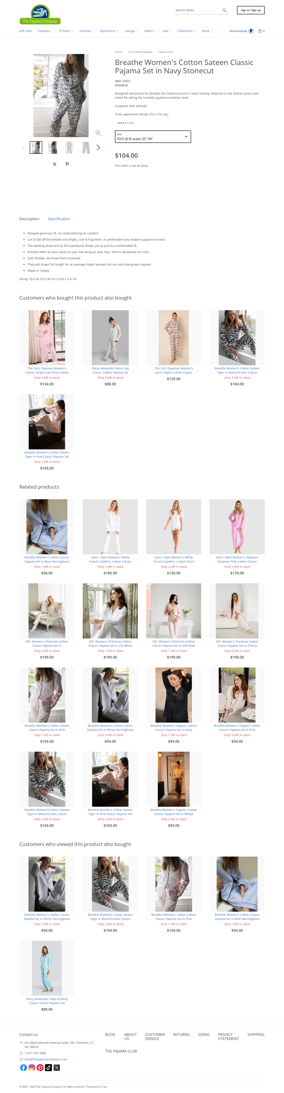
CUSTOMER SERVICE (155, 1036)
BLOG (110, 1034)
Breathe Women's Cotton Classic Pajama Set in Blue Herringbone (47, 559)
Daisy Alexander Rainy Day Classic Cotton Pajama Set (110, 370)
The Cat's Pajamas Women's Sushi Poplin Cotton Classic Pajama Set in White (173, 372)
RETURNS (181, 1034)
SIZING (204, 1034)
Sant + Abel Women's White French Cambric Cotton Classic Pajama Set (110, 561)
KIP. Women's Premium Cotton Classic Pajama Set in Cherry (237, 643)
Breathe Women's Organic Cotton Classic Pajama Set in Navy (174, 728)
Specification (59, 218)
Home (118, 52)
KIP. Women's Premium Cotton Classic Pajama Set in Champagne (47, 645)
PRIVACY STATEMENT (228, 1036)
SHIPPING (255, 1034)
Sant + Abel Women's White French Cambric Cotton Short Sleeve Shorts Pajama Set (174, 561)
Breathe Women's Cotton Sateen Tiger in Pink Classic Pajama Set (47, 454)
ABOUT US (130, 1036)
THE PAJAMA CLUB (121, 1051)
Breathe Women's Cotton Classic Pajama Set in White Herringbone (110, 728)
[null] (55, 164)
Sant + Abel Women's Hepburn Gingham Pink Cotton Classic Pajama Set (237, 561)
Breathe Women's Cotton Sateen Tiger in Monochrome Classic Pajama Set (237, 372)
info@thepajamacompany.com (46, 1059)
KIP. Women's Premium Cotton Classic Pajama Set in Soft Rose (173, 643)
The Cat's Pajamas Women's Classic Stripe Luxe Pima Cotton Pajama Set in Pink (47, 372)
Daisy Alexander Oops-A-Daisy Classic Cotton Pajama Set (47, 1001)
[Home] (40, 14)
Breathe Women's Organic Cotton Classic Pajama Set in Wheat (174, 812)
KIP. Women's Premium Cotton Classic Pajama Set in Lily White (110, 643)
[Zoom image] (99, 133)
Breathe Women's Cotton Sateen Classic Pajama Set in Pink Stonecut (47, 730)
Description (29, 218)
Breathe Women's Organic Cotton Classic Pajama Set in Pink (237, 728)
